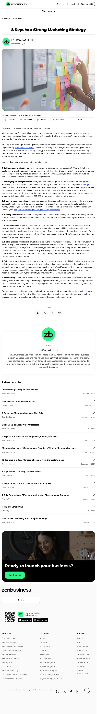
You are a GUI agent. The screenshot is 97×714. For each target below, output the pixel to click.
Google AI (60, 120)
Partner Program (47, 662)
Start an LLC (87, 4)
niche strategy (15, 218)
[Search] (57, 4)
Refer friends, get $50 (49, 675)
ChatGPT (11, 120)
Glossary (81, 667)
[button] (88, 556)
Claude (43, 120)
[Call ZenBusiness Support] (63, 4)
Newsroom (44, 654)
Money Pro (7, 662)
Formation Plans (9, 638)
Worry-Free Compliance (12, 646)
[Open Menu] (3, 4)
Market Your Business (14, 19)
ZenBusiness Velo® (10, 658)
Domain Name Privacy (12, 679)
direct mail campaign (83, 291)
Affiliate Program (47, 667)
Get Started (14, 575)
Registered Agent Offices (51, 679)
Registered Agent (10, 642)
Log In (73, 4)
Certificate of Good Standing (15, 675)
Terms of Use (83, 654)
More (80, 120)
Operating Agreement (11, 650)
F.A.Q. (79, 642)
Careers (43, 642)
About (42, 638)
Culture (43, 650)
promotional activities (24, 148)
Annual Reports (9, 654)
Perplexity (28, 120)
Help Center (82, 646)
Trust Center (83, 662)
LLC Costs (6, 667)
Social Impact (46, 646)
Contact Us (82, 650)
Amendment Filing (10, 671)
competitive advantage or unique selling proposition (37, 210)
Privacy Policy (83, 658)
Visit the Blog (46, 658)
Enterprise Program (48, 671)
